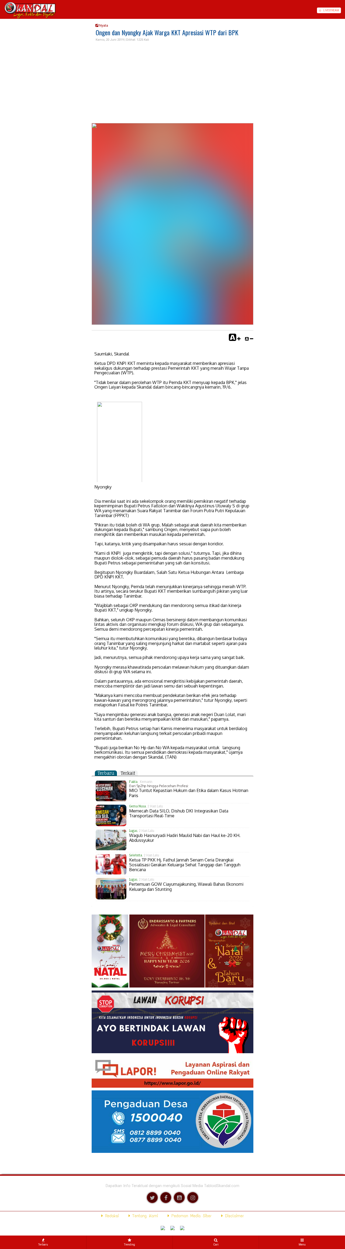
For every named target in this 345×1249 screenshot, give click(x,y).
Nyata (103, 25)
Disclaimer (233, 1215)
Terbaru (106, 773)
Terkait (128, 773)
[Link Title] (2, 10)
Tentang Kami (144, 1215)
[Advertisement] (172, 82)
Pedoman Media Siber (190, 1215)
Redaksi (111, 1215)
